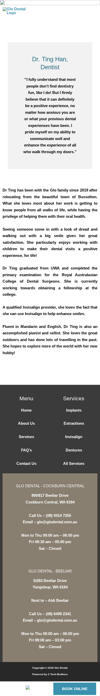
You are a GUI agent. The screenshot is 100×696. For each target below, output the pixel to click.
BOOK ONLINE (74, 689)
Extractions (74, 423)
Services (26, 436)
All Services (73, 463)
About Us (26, 423)
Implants (74, 410)
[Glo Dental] (14, 11)
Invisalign (73, 436)
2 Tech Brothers (58, 674)
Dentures (74, 450)
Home (26, 410)
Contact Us (26, 463)
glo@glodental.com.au (57, 522)
